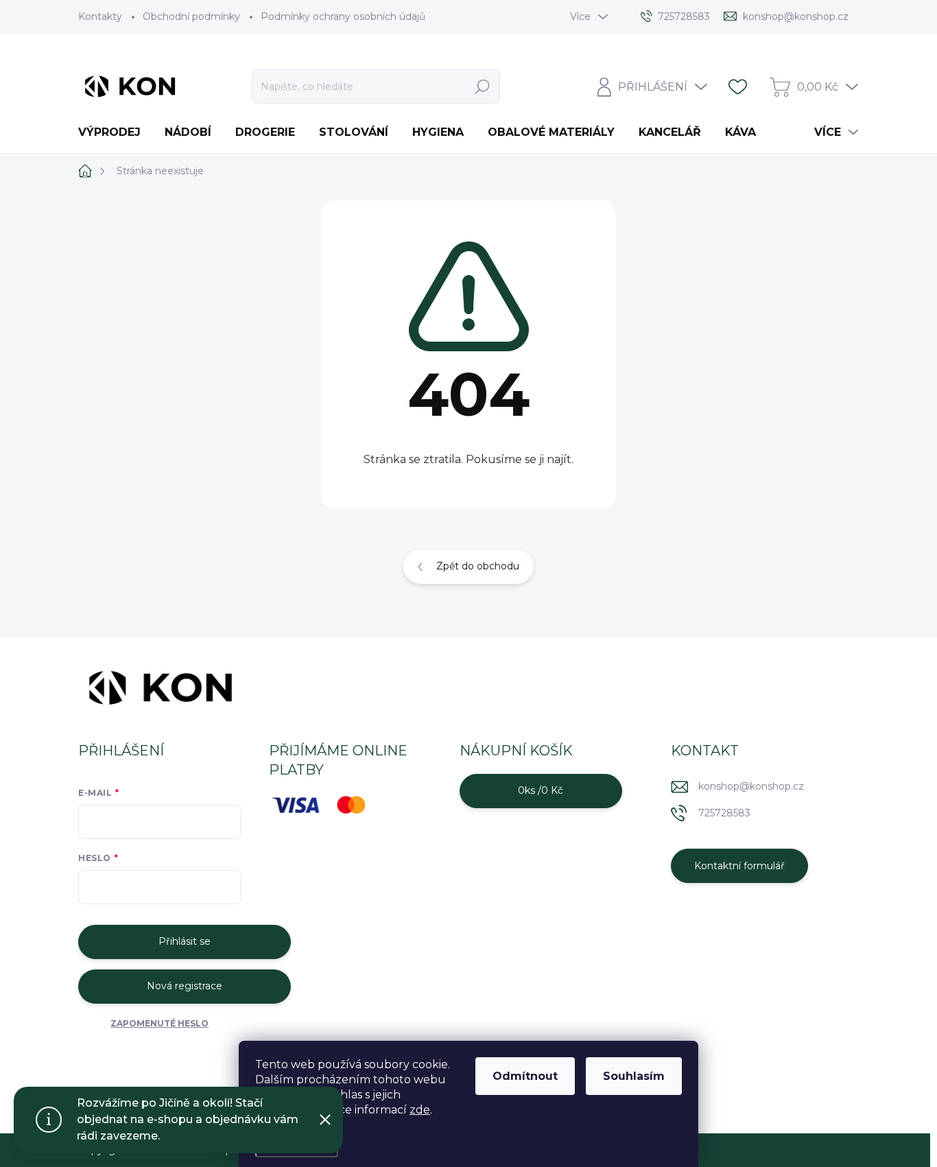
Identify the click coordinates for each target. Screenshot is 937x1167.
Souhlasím (634, 1076)
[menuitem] (114, 132)
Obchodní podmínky (191, 16)
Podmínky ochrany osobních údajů (343, 16)
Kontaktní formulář (739, 866)
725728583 (724, 813)
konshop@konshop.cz (751, 786)
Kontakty (100, 16)
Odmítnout (525, 1076)
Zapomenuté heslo (159, 1023)
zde (420, 1109)
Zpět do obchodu (477, 566)
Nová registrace (184, 986)
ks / (540, 790)
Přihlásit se (184, 941)
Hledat (482, 86)
